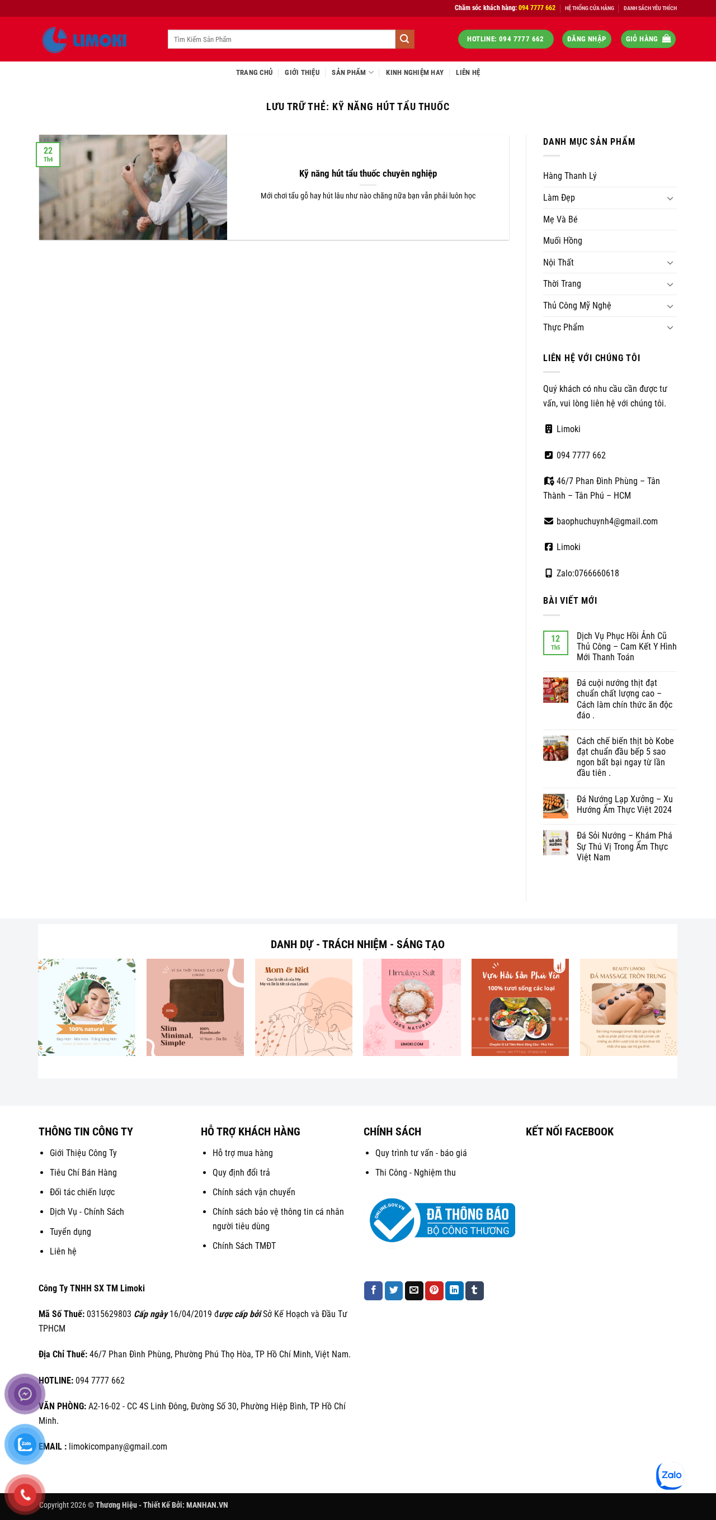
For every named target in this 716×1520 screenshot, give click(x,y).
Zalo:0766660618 (586, 573)
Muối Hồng (562, 240)
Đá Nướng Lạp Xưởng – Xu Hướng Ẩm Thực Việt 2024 (625, 804)
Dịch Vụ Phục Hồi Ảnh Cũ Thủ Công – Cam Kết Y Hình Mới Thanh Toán (627, 646)
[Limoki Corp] (95, 39)
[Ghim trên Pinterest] (434, 1290)
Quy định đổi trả (241, 1172)
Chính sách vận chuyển (254, 1192)
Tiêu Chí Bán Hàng (83, 1172)
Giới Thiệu (302, 72)
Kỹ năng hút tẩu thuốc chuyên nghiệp (368, 173)
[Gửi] (404, 39)
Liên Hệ (468, 72)
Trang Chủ (254, 72)
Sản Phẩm (349, 72)
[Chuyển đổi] (670, 198)
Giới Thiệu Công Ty (83, 1153)
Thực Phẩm (563, 327)
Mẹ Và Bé (560, 219)
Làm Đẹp (559, 197)
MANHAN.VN (207, 1505)
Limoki (567, 429)
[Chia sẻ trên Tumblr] (474, 1290)
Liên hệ (63, 1251)
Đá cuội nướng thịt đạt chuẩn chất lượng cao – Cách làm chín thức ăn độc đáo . (624, 699)
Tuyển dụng (70, 1232)
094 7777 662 (580, 455)
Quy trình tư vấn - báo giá (421, 1153)
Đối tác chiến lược (82, 1192)
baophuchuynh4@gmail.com (606, 521)
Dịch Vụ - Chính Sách (87, 1211)
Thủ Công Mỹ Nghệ (577, 305)
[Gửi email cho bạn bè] (414, 1290)
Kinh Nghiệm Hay (415, 72)
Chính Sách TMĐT (244, 1245)
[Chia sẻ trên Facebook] (373, 1290)
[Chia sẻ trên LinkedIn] (454, 1290)
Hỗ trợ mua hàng (243, 1153)
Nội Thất (558, 262)
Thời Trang (562, 283)
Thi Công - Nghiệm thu (415, 1172)
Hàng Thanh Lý (570, 176)
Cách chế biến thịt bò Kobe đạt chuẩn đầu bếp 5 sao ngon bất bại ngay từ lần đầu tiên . (625, 757)
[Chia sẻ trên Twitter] (394, 1290)
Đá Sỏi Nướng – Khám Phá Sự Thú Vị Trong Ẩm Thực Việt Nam (624, 846)
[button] (586, 39)
